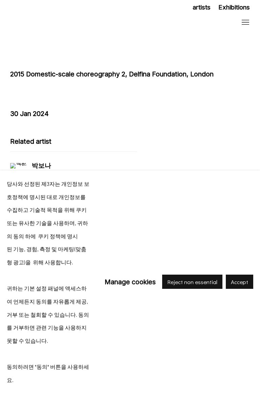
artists (202, 7)
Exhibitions (234, 7)
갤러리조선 (54, 22)
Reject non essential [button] (192, 282)
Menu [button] (245, 23)
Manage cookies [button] (130, 281)
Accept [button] (239, 282)
